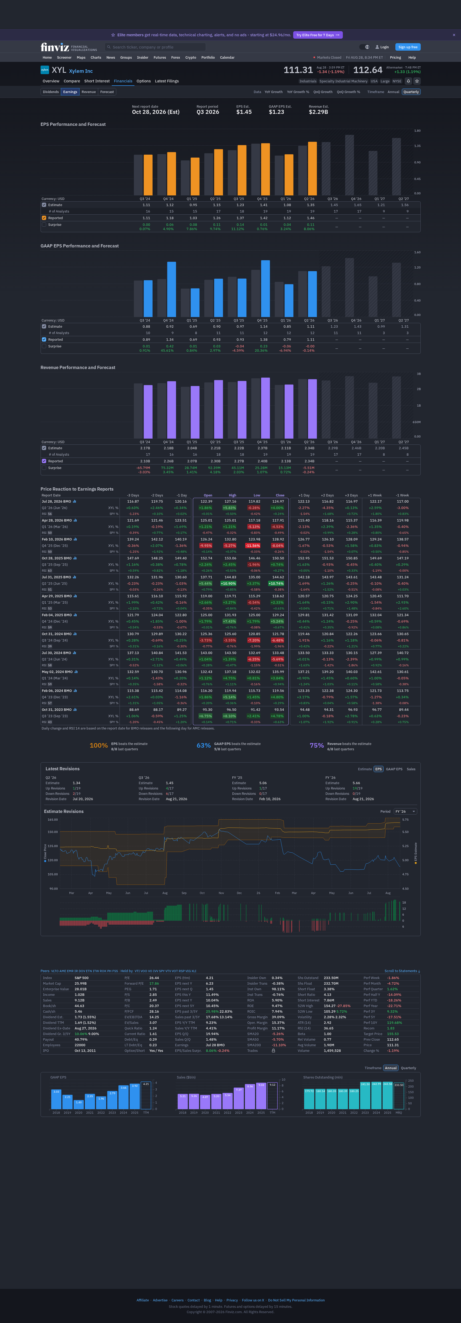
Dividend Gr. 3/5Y (56, 1034)
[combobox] (155, 47)
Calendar (227, 57)
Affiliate (143, 1300)
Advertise (160, 1300)
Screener (64, 57)
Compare (72, 80)
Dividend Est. (53, 1017)
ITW (96, 971)
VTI (137, 971)
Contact (194, 1300)
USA (374, 81)
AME (62, 971)
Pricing (395, 57)
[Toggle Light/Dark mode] (364, 47)
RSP (182, 971)
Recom (369, 1028)
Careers (178, 1300)
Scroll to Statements (401, 971)
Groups (126, 57)
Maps (81, 57)
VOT (175, 971)
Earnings (181, 1045)
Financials (123, 80)
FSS (115, 971)
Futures (160, 57)
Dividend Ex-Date (56, 1028)
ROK (103, 971)
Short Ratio (306, 994)
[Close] (454, 35)
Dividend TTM (53, 1022)
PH (109, 971)
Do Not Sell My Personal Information (296, 1300)
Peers (45, 971)
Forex (175, 57)
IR (76, 971)
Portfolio (208, 57)
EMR (70, 971)
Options (144, 80)
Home (47, 57)
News (110, 57)
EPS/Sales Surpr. (188, 1050)
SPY (162, 971)
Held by (127, 971)
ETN (89, 971)
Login (384, 47)
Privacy (232, 1300)
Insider (142, 57)
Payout (48, 1039)
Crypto (190, 57)
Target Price (373, 1034)
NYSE (397, 81)
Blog (207, 1300)
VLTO (55, 971)
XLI (194, 971)
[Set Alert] (408, 81)
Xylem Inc (81, 71)
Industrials (308, 81)
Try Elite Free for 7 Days (315, 35)
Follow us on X (253, 1300)
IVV (155, 971)
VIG (188, 971)
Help (412, 57)
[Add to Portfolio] (417, 81)
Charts (96, 57)
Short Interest (97, 80)
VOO (144, 971)
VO (150, 971)
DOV (82, 971)
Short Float (306, 989)
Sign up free (408, 47)
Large (385, 81)
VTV (168, 971)
